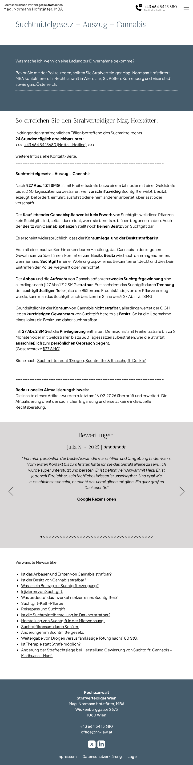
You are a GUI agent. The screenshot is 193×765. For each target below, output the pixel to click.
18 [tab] (89, 537)
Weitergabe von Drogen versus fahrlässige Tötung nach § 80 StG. (80, 638)
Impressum (66, 756)
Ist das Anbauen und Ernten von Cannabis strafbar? (66, 574)
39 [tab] (149, 537)
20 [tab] (95, 537)
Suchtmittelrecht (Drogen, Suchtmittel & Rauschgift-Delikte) (91, 360)
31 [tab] (126, 537)
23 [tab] (104, 537)
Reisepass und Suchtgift (43, 608)
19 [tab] (92, 537)
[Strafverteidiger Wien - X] (92, 744)
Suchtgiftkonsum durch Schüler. (50, 626)
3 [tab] (47, 537)
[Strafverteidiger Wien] (33, 7)
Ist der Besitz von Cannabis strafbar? (53, 579)
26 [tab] (112, 537)
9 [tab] (64, 537)
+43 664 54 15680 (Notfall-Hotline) (55, 144)
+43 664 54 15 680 (96, 726)
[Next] (182, 491)
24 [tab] (106, 537)
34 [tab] (135, 537)
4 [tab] (50, 537)
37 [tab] (143, 537)
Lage (132, 756)
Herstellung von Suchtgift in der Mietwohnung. (63, 620)
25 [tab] (109, 537)
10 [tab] (67, 537)
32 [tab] (129, 537)
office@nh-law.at (96, 731)
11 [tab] (70, 537)
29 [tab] (120, 537)
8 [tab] (61, 537)
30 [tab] (123, 537)
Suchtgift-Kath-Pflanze (42, 603)
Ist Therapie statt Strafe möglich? (51, 644)
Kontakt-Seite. (63, 156)
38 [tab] (146, 537)
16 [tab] (84, 537)
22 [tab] (101, 537)
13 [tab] (75, 537)
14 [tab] (78, 537)
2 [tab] (44, 537)
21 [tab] (98, 537)
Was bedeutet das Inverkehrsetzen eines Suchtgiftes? (69, 597)
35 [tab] (137, 537)
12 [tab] (72, 537)
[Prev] (11, 491)
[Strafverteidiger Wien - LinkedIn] (101, 744)
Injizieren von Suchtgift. (42, 591)
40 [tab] (152, 537)
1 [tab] (41, 537)
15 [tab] (81, 537)
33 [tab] (132, 537)
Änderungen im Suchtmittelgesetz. (53, 632)
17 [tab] (87, 537)
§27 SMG (51, 348)
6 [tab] (55, 537)
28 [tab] (118, 537)
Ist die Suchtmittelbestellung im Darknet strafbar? (65, 614)
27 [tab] (115, 537)
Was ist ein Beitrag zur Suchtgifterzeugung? (60, 585)
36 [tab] (140, 537)
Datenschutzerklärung (102, 756)
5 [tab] (53, 537)
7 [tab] (58, 537)
